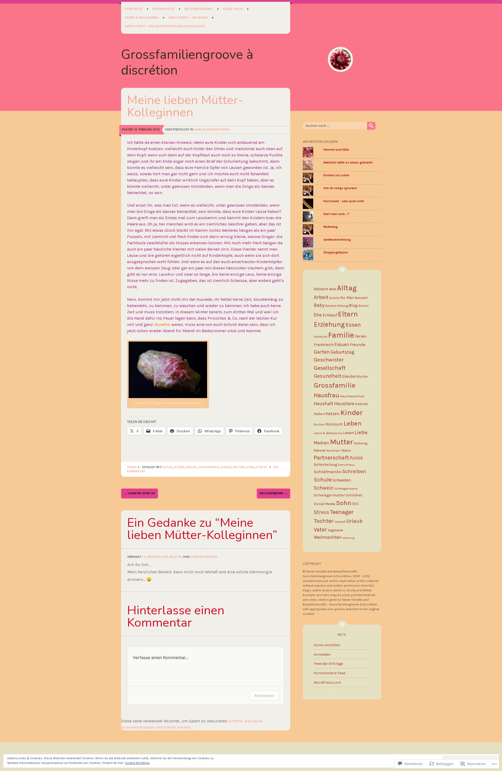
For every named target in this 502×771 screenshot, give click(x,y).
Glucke (362, 376)
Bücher (363, 306)
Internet (361, 404)
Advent (321, 288)
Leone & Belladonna (142, 17)
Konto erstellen (327, 645)
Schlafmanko (327, 471)
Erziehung (329, 324)
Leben (353, 423)
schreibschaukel (204, 557)
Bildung (343, 306)
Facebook (320, 336)
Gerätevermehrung (337, 239)
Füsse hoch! (233, 9)
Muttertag (330, 227)
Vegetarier (335, 530)
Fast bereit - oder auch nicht (343, 201)
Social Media (324, 504)
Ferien (360, 336)
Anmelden (322, 654)
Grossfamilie (208, 467)
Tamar (132, 467)
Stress (261, 467)
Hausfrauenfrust (352, 396)
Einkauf (330, 315)
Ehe (318, 315)
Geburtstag (342, 352)
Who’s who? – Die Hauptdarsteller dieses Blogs (165, 26)
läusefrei (162, 324)
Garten (322, 352)
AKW (332, 289)
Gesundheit (327, 376)
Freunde (357, 344)
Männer (320, 450)
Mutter (239, 467)
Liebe (361, 432)
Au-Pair (347, 297)
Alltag (167, 467)
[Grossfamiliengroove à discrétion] (340, 59)
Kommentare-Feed (329, 673)
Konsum (334, 424)
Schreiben (354, 471)
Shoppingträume (335, 252)
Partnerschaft (331, 457)
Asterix (334, 298)
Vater (320, 529)
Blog (353, 305)
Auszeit (361, 298)
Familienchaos (218, 129)
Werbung (349, 538)
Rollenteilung (325, 464)
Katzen (333, 413)
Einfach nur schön (336, 175)
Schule (323, 479)
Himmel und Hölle (336, 149)
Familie (199, 129)
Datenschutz (163, 9)
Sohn (250, 467)
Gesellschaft (330, 368)
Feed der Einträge (328, 663)
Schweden (341, 480)
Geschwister (329, 359)
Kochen (319, 424)
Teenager (342, 511)
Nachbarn (333, 450)
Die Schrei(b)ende (198, 9)
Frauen (341, 344)
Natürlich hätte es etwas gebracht (348, 162)
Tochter (324, 520)
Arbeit (321, 297)
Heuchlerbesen (274, 493)
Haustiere (344, 403)
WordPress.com (327, 682)
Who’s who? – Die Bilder (188, 17)
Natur (346, 450)
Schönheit (354, 495)
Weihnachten (328, 537)
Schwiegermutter (329, 495)
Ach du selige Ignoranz (340, 188)
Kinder (226, 467)
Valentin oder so (139, 493)
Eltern (179, 467)
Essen (353, 324)
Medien (321, 442)
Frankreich (324, 344)
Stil (355, 503)
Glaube (348, 376)
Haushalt (323, 403)
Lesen (348, 432)
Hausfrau (326, 395)
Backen (331, 306)
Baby (319, 305)
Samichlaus (346, 465)
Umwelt (339, 522)
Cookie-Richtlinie (137, 763)
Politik (356, 458)
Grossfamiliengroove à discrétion (187, 62)
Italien (319, 414)
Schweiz (323, 488)
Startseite (134, 9)
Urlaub (354, 521)
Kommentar (264, 695)
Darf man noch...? (336, 214)
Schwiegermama (345, 488)
